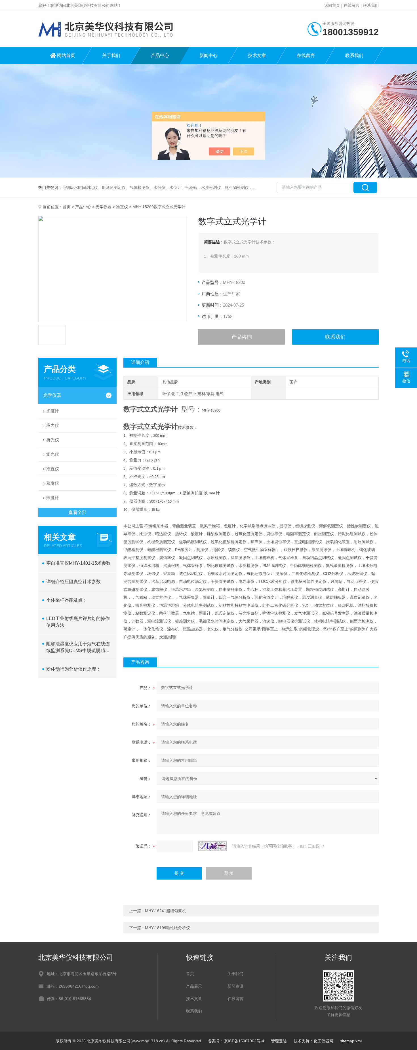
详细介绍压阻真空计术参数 (73, 581)
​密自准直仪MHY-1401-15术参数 (78, 563)
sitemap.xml (351, 1041)
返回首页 (332, 5)
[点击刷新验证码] (212, 846)
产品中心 (160, 55)
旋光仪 (52, 454)
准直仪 (122, 206)
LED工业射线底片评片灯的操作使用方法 (78, 622)
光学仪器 (103, 206)
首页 (67, 206)
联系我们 (371, 5)
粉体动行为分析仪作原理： (73, 669)
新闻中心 (208, 55)
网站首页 (66, 55)
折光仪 (52, 439)
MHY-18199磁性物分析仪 (167, 927)
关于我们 (111, 55)
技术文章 (257, 55)
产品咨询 (241, 337)
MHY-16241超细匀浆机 (165, 910)
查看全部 (77, 512)
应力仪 (52, 425)
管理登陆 (279, 1041)
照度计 (52, 497)
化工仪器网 (323, 1041)
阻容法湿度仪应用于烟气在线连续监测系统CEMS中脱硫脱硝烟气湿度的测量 (78, 647)
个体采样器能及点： (66, 600)
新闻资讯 (235, 986)
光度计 (52, 410)
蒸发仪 (52, 483)
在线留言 (351, 5)
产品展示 (194, 986)
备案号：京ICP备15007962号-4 (236, 1041)
